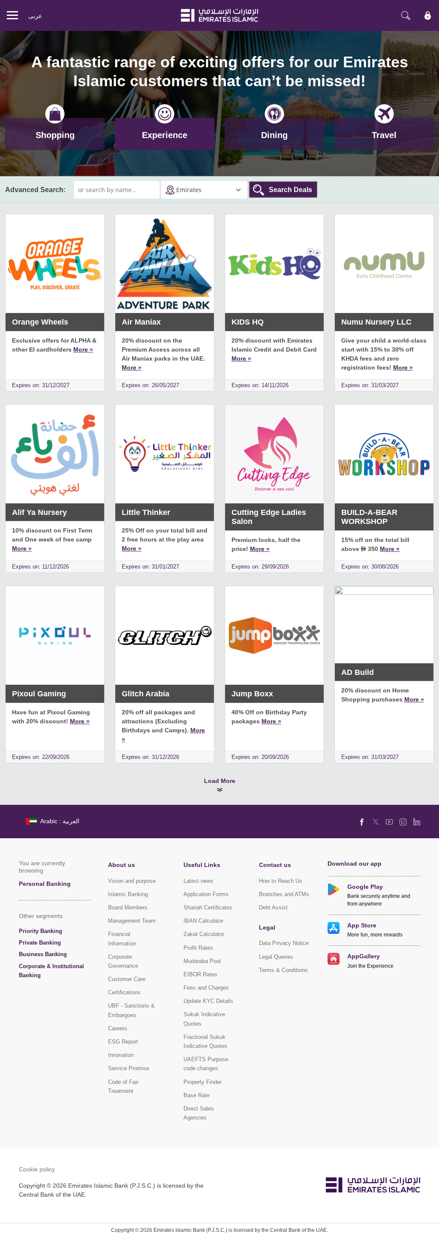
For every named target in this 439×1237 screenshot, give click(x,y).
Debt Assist (273, 907)
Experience (164, 135)
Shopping (55, 135)
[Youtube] (389, 821)
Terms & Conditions (283, 970)
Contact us (275, 864)
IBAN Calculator (203, 921)
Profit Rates (198, 948)
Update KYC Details (208, 1001)
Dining (274, 135)
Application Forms (206, 894)
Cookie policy (37, 1169)
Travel (384, 135)
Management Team (132, 921)
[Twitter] (375, 821)
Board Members (127, 907)
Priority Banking (40, 931)
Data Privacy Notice (284, 943)
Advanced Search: (35, 189)
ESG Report (123, 1041)
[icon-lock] (428, 15)
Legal (267, 927)
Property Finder (202, 1082)
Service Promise (128, 1068)
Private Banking (40, 942)
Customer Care (126, 979)
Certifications (124, 992)
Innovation (121, 1055)
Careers (117, 1028)
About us (121, 864)
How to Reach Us (280, 881)
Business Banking (43, 954)
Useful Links (201, 864)
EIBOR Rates (200, 974)
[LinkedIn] (416, 821)
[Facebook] (361, 821)
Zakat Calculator (203, 934)
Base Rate (196, 1095)
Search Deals (290, 189)
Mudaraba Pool (202, 961)
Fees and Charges (206, 987)
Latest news (198, 881)
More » (83, 349)
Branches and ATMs (284, 894)
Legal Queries (276, 957)
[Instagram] (403, 821)
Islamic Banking (128, 894)
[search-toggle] (405, 15)
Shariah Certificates (207, 907)
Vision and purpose (132, 881)
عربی (35, 15)
